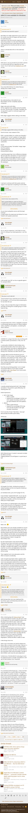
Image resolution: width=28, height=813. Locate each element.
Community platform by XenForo (13, 809)
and (6, 218)
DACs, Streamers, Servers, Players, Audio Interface (15, 767)
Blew (5, 788)
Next (18, 736)
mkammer (6, 767)
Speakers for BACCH (10, 755)
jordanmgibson (7, 779)
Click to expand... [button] (14, 208)
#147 (26, 193)
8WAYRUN (17, 811)
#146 (26, 171)
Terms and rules (10, 806)
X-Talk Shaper (12, 370)
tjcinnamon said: (5, 29)
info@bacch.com (19, 66)
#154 (26, 383)
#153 (26, 336)
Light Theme (5, 804)
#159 (26, 668)
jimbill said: (4, 127)
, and (8, 733)
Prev (9, 736)
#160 (26, 692)
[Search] (26, 1)
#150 (26, 277)
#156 (26, 522)
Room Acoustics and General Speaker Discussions (13, 756)
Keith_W (4, 17)
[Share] (24, 26)
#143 (26, 76)
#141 (26, 26)
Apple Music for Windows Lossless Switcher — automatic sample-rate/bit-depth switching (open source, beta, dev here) (15, 775)
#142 (26, 60)
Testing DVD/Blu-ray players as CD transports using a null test (14, 786)
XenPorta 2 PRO (4, 811)
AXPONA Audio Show (11, 750)
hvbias (5, 756)
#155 (26, 473)
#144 (26, 97)
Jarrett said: (4, 294)
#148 (26, 228)
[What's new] (23, 1)
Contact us (3, 806)
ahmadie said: (5, 79)
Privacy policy (18, 806)
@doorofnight (17, 617)
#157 (26, 581)
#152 (26, 320)
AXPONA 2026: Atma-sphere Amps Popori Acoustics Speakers (14, 747)
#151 (26, 291)
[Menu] (2, 1)
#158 (26, 614)
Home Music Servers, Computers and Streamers (15, 780)
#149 (26, 242)
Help (23, 806)
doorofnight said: (5, 196)
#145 (26, 124)
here (22, 8)
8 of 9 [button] (14, 736)
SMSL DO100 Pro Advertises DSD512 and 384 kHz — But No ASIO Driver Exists (14, 763)
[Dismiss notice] (25, 5)
